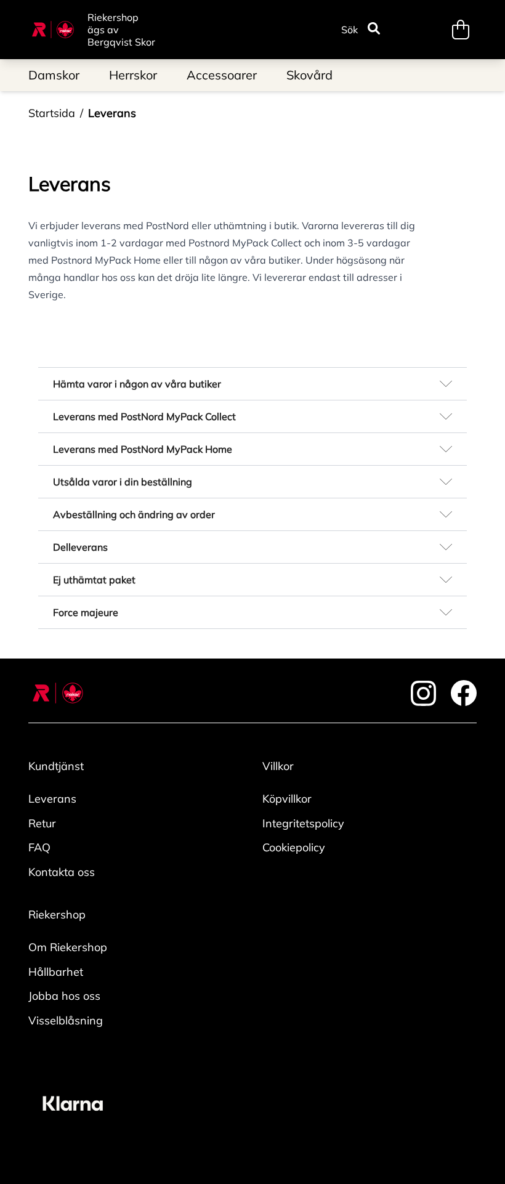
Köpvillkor (287, 799)
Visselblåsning (65, 1020)
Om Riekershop (67, 947)
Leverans (112, 113)
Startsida (51, 113)
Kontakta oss (61, 872)
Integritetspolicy (303, 823)
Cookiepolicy (293, 847)
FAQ (39, 847)
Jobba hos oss (64, 996)
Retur (42, 823)
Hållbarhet (55, 972)
